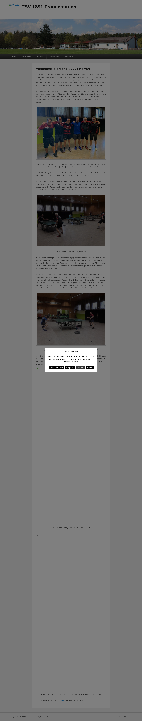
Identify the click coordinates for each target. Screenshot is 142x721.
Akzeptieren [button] (69, 368)
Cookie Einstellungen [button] (56, 368)
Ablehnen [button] (90, 368)
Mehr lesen (80, 368)
